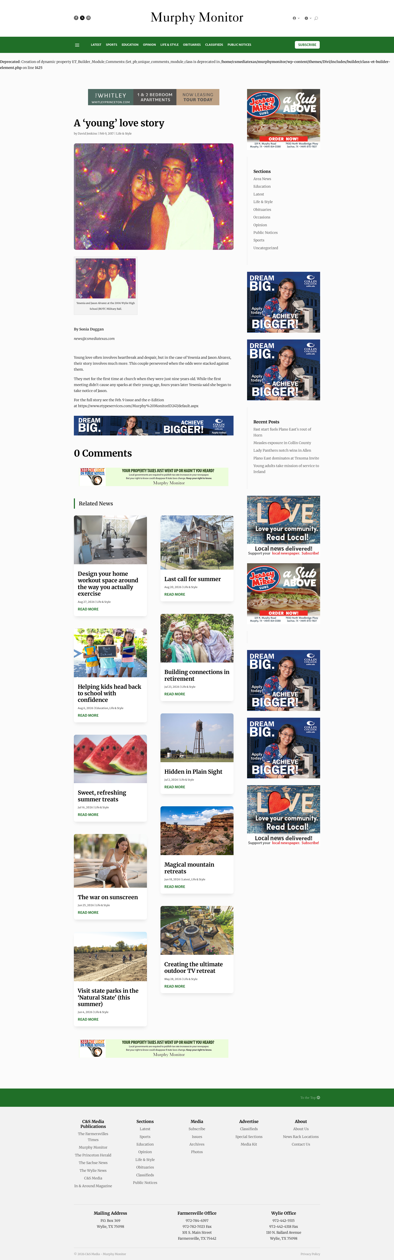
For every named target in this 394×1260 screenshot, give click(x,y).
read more (88, 609)
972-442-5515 (284, 1220)
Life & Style (169, 45)
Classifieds (214, 45)
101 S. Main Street (197, 1232)
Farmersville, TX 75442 (197, 1238)
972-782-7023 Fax (197, 1226)
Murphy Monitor (93, 1147)
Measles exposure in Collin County (282, 443)
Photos (197, 1152)
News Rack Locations (301, 1136)
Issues (197, 1136)
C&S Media (93, 1178)
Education (130, 45)
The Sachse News (93, 1163)
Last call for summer (192, 579)
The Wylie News (93, 1170)
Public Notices (239, 45)
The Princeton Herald (93, 1155)
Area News (262, 179)
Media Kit (249, 1144)
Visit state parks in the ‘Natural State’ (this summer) (108, 997)
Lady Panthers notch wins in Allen (282, 450)
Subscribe (307, 45)
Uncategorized (265, 248)
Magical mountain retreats (189, 868)
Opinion (149, 45)
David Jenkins (87, 133)
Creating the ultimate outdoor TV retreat (193, 967)
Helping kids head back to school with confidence (109, 693)
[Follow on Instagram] (88, 18)
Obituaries (192, 45)
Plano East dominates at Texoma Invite (286, 458)
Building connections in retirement (196, 675)
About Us (301, 1129)
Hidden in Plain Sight (193, 771)
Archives (196, 1144)
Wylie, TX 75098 (110, 1226)
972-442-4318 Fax (283, 1226)
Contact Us (301, 1144)
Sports (111, 45)
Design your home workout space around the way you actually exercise (108, 583)
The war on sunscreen (108, 897)
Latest (96, 45)
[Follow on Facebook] (76, 18)
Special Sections (248, 1136)
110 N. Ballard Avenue (283, 1232)
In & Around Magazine (93, 1186)
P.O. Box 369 (110, 1220)
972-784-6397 (197, 1220)
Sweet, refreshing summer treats (102, 796)
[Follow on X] (82, 18)
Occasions (261, 217)
